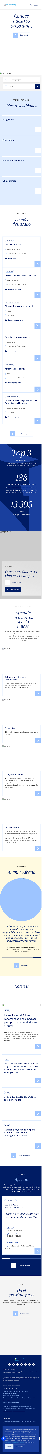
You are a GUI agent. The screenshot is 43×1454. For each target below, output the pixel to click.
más (38, 129)
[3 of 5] (21, 957)
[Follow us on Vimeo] (33, 1364)
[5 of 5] (37, 957)
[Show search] (31, 4)
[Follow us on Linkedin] (21, 1364)
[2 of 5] (14, 957)
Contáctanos (24, 1314)
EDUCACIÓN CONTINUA (12, 302)
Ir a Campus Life (13, 589)
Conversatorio (11, 1200)
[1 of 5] (6, 957)
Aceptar (9, 1447)
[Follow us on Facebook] (13, 1364)
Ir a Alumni (24, 966)
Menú (36, 5)
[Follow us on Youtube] (29, 1364)
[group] (21, 915)
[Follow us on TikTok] (25, 1364)
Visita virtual (16, 582)
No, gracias (20, 1447)
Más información (29, 1442)
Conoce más (24, 35)
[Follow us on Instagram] (17, 1364)
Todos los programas (24, 434)
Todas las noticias (24, 1156)
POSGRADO (9, 271)
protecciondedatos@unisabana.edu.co (14, 1442)
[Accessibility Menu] (3, 1438)
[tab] (6, 1258)
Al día (7, 1010)
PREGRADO (9, 240)
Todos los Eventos (24, 1265)
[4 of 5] (29, 957)
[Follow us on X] (9, 1364)
